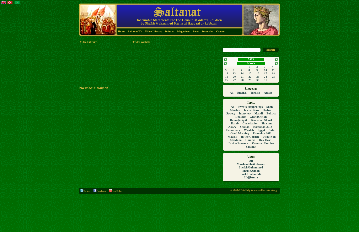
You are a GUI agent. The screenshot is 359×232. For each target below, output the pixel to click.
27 (234, 80)
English (242, 92)
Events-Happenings (250, 106)
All (232, 92)
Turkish (255, 92)
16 (257, 73)
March (251, 63)
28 (242, 80)
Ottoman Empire (263, 143)
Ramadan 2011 (262, 133)
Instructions (251, 110)
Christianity (250, 123)
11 (273, 70)
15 (249, 73)
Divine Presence (238, 143)
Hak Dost (265, 140)
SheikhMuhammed (251, 167)
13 (234, 73)
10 (265, 70)
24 (265, 76)
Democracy (233, 130)
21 (242, 76)
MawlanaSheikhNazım (251, 164)
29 (249, 80)
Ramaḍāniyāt (238, 120)
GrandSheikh (258, 116)
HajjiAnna (251, 177)
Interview (245, 113)
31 (265, 80)
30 (257, 80)
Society (230, 113)
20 (234, 76)
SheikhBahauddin (251, 174)
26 (226, 80)
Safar (272, 130)
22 (249, 76)
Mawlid (232, 136)
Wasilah (249, 130)
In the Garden (250, 136)
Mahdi (258, 113)
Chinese (250, 140)
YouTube (117, 191)
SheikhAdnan (251, 170)
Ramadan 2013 (262, 126)
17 (265, 73)
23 (257, 76)
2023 (251, 59)
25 (273, 76)
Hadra (267, 110)
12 (226, 73)
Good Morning (239, 133)
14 (242, 73)
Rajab (235, 123)
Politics (271, 113)
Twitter (87, 191)
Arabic (268, 92)
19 (226, 76)
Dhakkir (240, 116)
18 (273, 73)
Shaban (245, 126)
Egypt (261, 130)
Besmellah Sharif (261, 120)
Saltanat (251, 146)
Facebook (101, 191)
